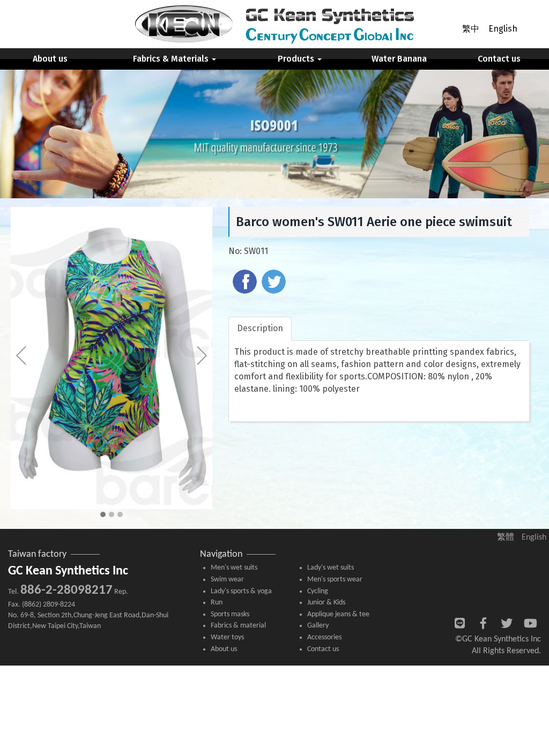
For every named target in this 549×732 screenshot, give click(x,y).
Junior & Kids (326, 603)
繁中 (470, 29)
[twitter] (275, 283)
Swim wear (227, 580)
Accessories (324, 637)
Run (216, 603)
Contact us (499, 59)
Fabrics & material (238, 626)
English (502, 29)
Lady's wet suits (330, 568)
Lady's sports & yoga (241, 591)
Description (260, 328)
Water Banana (399, 59)
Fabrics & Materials (172, 59)
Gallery (318, 626)
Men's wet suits (234, 568)
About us (50, 59)
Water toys (227, 637)
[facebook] (246, 283)
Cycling (317, 591)
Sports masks (230, 614)
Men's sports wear (334, 580)
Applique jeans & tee (338, 614)
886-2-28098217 (66, 590)
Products (297, 59)
